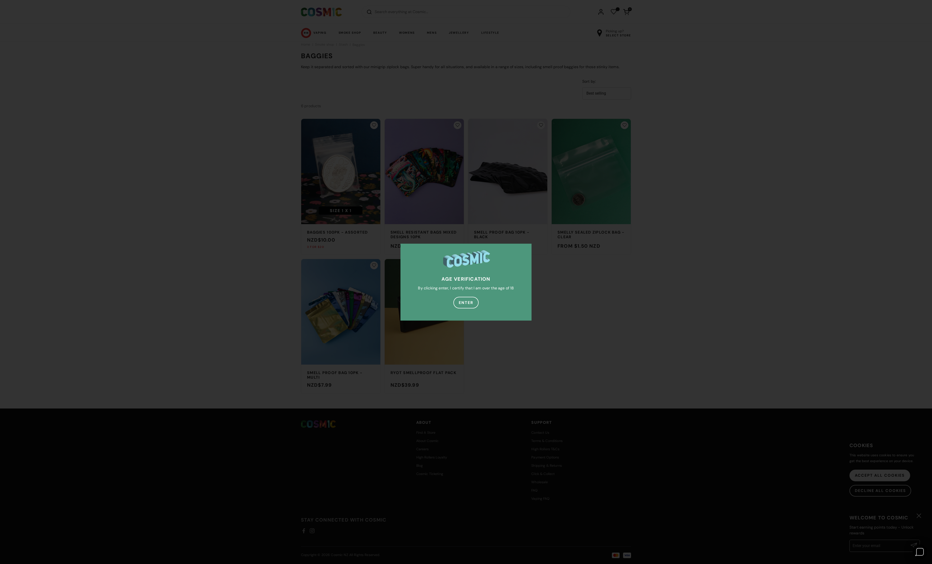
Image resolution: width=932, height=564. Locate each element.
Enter (466, 302)
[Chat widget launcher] (920, 552)
